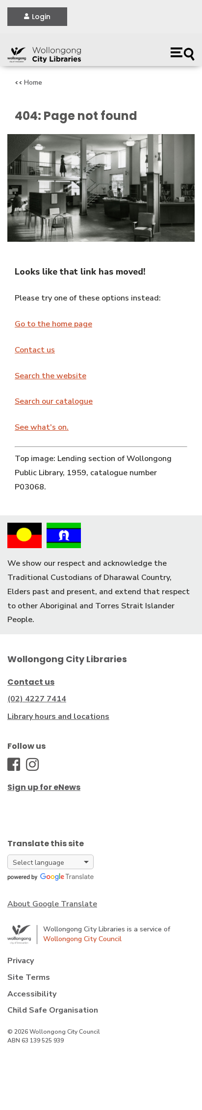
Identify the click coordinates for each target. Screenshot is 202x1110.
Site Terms (28, 977)
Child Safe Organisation (52, 1010)
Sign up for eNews (43, 787)
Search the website (50, 375)
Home (33, 82)
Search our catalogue (54, 401)
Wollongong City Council (82, 939)
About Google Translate (52, 904)
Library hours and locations (58, 716)
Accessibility (31, 994)
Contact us (35, 350)
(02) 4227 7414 (36, 699)
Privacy (20, 960)
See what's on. (42, 427)
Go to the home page (53, 324)
